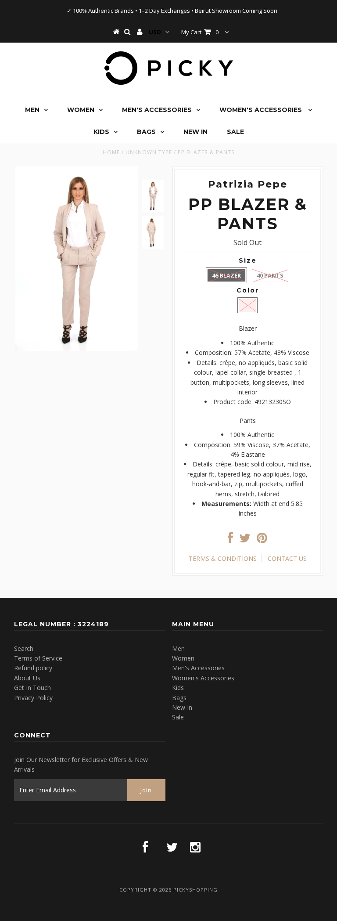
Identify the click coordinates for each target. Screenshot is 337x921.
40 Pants (270, 275)
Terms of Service (38, 658)
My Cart (200, 32)
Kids (101, 132)
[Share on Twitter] (245, 540)
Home (111, 152)
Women (80, 110)
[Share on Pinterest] (262, 540)
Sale (235, 132)
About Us (27, 678)
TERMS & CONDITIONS (223, 558)
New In (195, 132)
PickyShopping (195, 889)
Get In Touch (32, 687)
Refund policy (33, 668)
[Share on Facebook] (230, 540)
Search (23, 648)
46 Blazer (226, 275)
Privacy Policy (33, 697)
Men (32, 110)
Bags (146, 132)
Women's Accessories (261, 110)
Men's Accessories (157, 110)
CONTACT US (287, 558)
